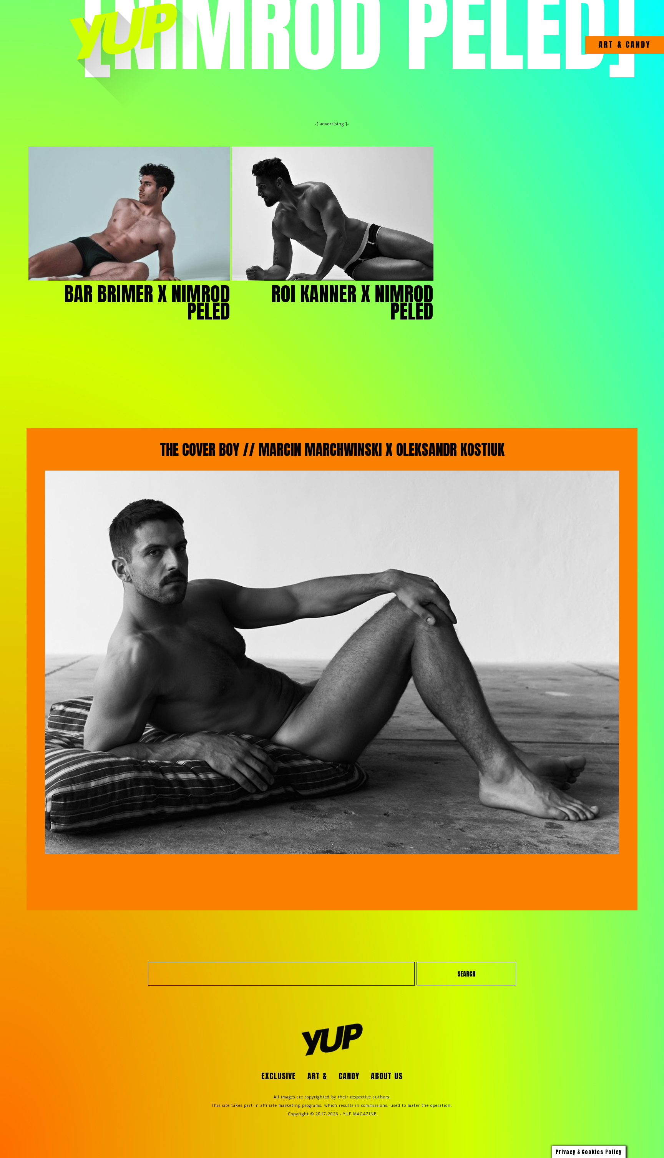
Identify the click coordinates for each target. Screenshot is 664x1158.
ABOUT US (387, 1076)
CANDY (636, 44)
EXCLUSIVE (278, 1076)
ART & (610, 44)
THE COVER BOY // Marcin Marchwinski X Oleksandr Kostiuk (332, 450)
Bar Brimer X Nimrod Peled (147, 303)
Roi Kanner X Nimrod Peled (352, 303)
